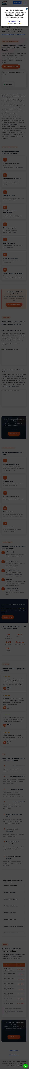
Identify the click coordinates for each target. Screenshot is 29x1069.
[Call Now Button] (25, 1066)
